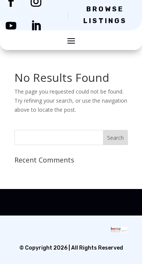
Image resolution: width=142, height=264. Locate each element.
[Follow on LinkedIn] (36, 25)
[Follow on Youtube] (11, 25)
